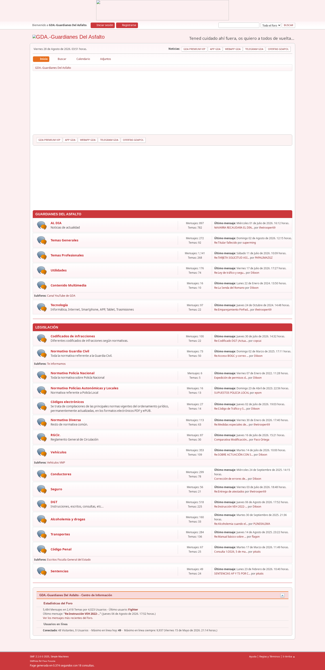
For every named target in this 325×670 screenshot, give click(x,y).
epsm (258, 393)
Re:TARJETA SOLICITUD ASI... (231, 258)
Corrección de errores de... (230, 479)
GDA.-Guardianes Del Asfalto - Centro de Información (75, 595)
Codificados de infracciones (73, 336)
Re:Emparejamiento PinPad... (232, 309)
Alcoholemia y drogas (68, 519)
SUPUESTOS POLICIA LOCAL (231, 393)
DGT (54, 502)
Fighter (133, 609)
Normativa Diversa (66, 420)
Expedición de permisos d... (231, 378)
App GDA (215, 49)
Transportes (60, 534)
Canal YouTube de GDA (61, 296)
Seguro (56, 489)
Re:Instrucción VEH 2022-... (230, 506)
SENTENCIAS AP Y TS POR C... (232, 573)
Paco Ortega (261, 439)
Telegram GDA (254, 49)
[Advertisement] (162, 103)
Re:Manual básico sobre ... (230, 536)
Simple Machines (60, 656)
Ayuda (252, 656)
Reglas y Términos (269, 656)
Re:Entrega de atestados (229, 491)
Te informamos (56, 364)
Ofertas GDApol (278, 49)
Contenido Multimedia (68, 285)
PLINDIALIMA (261, 524)
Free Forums (48, 661)
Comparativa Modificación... (231, 439)
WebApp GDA (233, 49)
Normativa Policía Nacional (72, 373)
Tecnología (59, 305)
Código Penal (61, 549)
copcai (257, 341)
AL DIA (56, 223)
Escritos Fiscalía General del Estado (69, 559)
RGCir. (55, 435)
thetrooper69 (267, 227)
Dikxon (255, 273)
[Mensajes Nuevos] (42, 225)
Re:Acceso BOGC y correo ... (231, 356)
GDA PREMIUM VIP (194, 49)
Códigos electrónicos (67, 401)
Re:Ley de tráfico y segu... (229, 273)
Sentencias (59, 571)
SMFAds (34, 661)
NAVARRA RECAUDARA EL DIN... (234, 227)
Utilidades (59, 270)
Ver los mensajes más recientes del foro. (68, 618)
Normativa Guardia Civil (70, 351)
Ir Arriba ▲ (289, 656)
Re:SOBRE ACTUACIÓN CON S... (233, 454)
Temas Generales (64, 240)
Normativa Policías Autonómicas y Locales (84, 388)
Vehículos (58, 452)
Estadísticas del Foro (58, 603)
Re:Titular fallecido (225, 242)
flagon (256, 536)
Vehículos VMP (56, 462)
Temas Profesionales (67, 255)
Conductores (61, 474)
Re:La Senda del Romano (229, 288)
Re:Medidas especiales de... (231, 424)
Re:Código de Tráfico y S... (230, 408)
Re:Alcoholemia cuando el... (231, 524)
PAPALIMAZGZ (264, 258)
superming (249, 242)
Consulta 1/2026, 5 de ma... (231, 552)
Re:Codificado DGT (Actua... (231, 341)
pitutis (257, 552)
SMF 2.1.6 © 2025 (39, 656)
